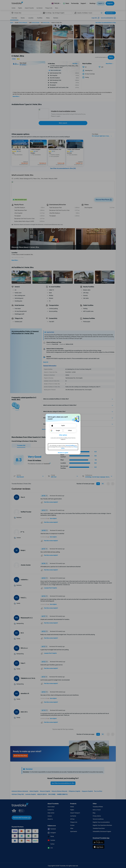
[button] (63, 435)
